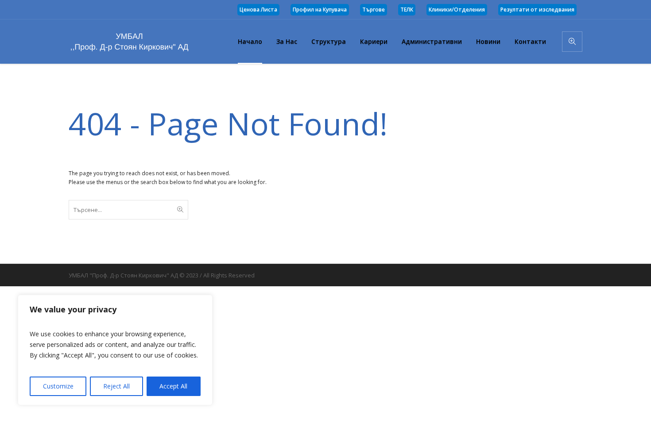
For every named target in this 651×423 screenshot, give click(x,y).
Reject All (116, 386)
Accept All (173, 386)
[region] (115, 350)
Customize (58, 386)
